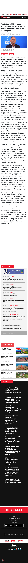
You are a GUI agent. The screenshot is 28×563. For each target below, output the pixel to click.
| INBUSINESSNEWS (14, 305)
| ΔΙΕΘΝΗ (11, 324)
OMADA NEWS (4, 54)
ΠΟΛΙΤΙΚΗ (11, 54)
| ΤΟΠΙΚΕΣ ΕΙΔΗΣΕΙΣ (14, 314)
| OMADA (11, 292)
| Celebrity (11, 276)
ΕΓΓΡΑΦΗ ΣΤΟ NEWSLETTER (13, 534)
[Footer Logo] (10, 510)
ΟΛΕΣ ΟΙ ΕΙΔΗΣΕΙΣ (8, 333)
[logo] (5, 17)
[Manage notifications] (3, 560)
